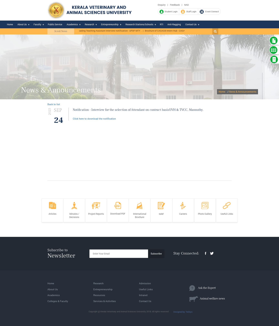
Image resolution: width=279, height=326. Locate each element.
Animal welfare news (211, 298)
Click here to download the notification (94, 118)
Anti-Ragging (174, 24)
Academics (72, 24)
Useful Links (146, 289)
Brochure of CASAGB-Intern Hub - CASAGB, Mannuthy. (165, 30)
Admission (145, 283)
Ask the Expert (205, 288)
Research (89, 24)
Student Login (170, 11)
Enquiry (161, 4)
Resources (99, 295)
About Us (22, 24)
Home (10, 24)
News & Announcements (242, 91)
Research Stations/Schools (139, 24)
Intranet (143, 295)
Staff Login (190, 11)
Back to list (53, 104)
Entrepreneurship (110, 24)
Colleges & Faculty (57, 301)
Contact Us (190, 24)
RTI (161, 24)
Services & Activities (104, 301)
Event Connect (211, 11)
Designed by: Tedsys (182, 311)
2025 (50, 111)
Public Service (55, 24)
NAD (186, 4)
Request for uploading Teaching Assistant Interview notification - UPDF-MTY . (95, 30)
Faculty (37, 24)
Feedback (175, 4)
